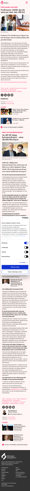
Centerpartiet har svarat (16, 389)
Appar (17, 467)
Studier (7, 88)
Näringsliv (3, 469)
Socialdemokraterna (14, 403)
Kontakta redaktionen (20, 472)
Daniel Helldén (5, 403)
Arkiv (17, 470)
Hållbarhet (3, 475)
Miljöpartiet (24, 398)
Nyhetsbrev (18, 469)
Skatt (14, 398)
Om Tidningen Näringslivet (21, 476)
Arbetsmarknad (4, 467)
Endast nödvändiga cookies (15, 271)
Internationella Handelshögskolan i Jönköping (11, 91)
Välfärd (18, 398)
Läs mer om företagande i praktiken (13, 127)
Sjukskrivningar (5, 402)
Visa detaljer (22, 262)
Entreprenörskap (12, 89)
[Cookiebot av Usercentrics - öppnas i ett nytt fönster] (22, 218)
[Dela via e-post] (12, 95)
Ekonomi (3, 470)
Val (11, 402)
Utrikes (2, 477)
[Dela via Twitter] (5, 95)
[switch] (26, 247)
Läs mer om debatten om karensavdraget (16, 444)
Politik (3, 398)
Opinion (3, 473)
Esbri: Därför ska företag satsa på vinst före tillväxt (14, 82)
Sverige (22, 403)
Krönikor (3, 478)
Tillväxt (2, 88)
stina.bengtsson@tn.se (16, 414)
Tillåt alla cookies (15, 267)
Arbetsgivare (9, 398)
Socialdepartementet (7, 400)
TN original (15, 402)
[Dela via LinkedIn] (8, 95)
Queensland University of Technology (18, 88)
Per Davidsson (4, 89)
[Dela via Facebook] (2, 95)
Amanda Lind (22, 402)
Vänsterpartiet (16, 400)
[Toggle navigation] (27, 2)
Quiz (2, 480)
